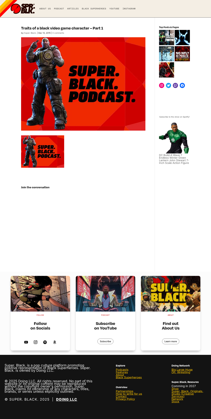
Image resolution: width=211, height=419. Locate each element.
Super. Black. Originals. (187, 391)
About (120, 375)
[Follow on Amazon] (54, 342)
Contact (121, 396)
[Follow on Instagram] (35, 342)
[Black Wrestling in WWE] (166, 54)
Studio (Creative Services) (183, 395)
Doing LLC (66, 399)
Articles (73, 8)
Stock (175, 401)
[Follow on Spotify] (45, 342)
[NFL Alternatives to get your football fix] (182, 54)
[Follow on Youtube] (26, 342)
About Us (45, 8)
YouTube (114, 8)
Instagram (129, 8)
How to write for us (129, 394)
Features (122, 372)
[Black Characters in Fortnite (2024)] (166, 38)
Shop (175, 388)
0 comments (58, 33)
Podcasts (122, 369)
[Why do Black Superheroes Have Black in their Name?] (166, 70)
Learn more (170, 341)
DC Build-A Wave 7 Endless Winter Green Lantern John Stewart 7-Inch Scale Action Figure (174, 159)
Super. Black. (30, 33)
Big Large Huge (182, 369)
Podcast (59, 8)
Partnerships (124, 391)
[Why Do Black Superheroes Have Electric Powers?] (182, 38)
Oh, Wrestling (181, 372)
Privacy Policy (125, 399)
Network (177, 399)
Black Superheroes (94, 8)
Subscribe (105, 341)
